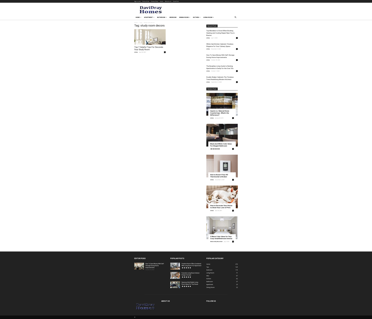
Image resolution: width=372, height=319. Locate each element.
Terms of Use (145, 1)
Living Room (207, 17)
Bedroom (173, 17)
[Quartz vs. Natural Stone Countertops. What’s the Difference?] (222, 104)
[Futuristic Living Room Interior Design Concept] (175, 275)
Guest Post (176, 1)
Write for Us (168, 1)
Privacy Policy (154, 1)
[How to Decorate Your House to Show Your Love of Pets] (222, 197)
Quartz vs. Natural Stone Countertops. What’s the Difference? (219, 113)
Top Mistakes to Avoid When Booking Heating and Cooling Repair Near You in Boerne (220, 33)
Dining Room (184, 17)
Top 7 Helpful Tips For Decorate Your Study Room (148, 48)
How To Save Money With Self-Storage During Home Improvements (155, 265)
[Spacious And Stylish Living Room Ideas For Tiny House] (175, 284)
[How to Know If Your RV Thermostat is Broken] (222, 166)
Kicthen (196, 17)
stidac (136, 52)
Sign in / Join (137, 1)
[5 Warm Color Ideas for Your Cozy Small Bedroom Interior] (222, 227)
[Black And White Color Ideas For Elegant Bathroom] (222, 135)
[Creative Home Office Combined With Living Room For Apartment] (175, 266)
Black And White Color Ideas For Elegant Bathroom (221, 145)
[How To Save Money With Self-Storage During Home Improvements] (139, 266)
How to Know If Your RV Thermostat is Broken (219, 176)
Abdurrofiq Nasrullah (216, 241)
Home (161, 1)
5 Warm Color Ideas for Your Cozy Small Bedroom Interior (221, 237)
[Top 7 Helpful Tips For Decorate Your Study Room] (150, 37)
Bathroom (161, 17)
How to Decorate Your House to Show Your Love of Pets (221, 207)
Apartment (148, 17)
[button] (235, 17)
